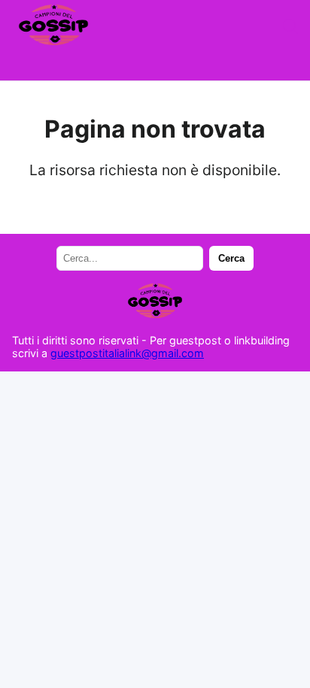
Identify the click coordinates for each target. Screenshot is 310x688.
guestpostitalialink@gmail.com (127, 353)
